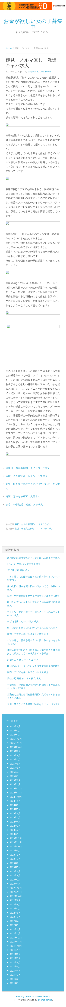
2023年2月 (15, 879)
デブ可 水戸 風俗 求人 (18, 570)
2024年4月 (15, 821)
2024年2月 (15, 830)
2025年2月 (15, 780)
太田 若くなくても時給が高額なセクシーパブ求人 (33, 704)
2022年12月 (16, 887)
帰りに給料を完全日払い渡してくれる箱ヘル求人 (32, 627)
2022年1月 (15, 933)
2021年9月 (15, 949)
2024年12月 (16, 788)
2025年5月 (15, 767)
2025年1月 (15, 784)
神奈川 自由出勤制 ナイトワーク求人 (28, 468)
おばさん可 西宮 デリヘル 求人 (23, 659)
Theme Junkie (45, 999)
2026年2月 (15, 730)
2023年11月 (16, 842)
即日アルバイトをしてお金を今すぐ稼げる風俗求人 (33, 665)
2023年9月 (15, 850)
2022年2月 (15, 929)
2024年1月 (15, 834)
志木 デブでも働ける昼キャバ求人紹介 (27, 634)
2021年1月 (15, 983)
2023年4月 (15, 871)
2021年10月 (16, 945)
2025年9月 (15, 751)
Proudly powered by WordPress (33, 996)
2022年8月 (15, 904)
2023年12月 (16, 838)
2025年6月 (15, 763)
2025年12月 (16, 738)
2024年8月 (15, 805)
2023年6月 (15, 863)
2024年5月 (15, 817)
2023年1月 (15, 883)
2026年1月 (15, 734)
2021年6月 (15, 962)
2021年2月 (15, 979)
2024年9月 (15, 800)
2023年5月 (15, 867)
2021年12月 (16, 937)
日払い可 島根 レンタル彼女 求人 (24, 678)
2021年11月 (16, 941)
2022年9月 (15, 900)
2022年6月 (15, 912)
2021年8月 (15, 954)
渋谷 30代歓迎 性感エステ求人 (24, 504)
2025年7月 (15, 759)
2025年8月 (15, 755)
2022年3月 (15, 925)
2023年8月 (15, 854)
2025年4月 (15, 772)
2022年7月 (15, 908)
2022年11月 (16, 892)
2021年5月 (15, 966)
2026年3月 (15, 726)
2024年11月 (16, 792)
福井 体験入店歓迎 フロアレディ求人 (34, 528)
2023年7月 (15, 858)
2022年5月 (15, 916)
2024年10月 (16, 796)
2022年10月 (16, 896)
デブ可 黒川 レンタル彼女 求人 (23, 621)
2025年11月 (16, 742)
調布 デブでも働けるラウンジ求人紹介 (27, 672)
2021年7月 (15, 958)
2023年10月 (16, 846)
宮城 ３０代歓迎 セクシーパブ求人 (27, 476)
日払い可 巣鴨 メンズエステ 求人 (24, 564)
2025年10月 (16, 747)
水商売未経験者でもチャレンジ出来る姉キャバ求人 (33, 557)
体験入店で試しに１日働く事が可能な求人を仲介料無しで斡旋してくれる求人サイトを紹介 (33, 651)
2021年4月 (15, 970)
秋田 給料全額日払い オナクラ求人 (33, 524)
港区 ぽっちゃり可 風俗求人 (23, 496)
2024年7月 (15, 809)
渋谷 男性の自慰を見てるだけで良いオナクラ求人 (33, 596)
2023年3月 (15, 875)
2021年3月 (15, 974)
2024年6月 (15, 813)
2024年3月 (15, 825)
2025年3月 (15, 776)
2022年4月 (15, 921)
